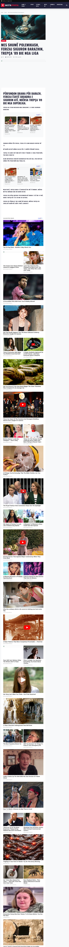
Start (2, 12)
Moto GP (45, 5)
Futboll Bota (38, 5)
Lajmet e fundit (23, 5)
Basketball (60, 4)
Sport (32, 4)
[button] (23, 27)
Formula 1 (52, 5)
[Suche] (66, 5)
